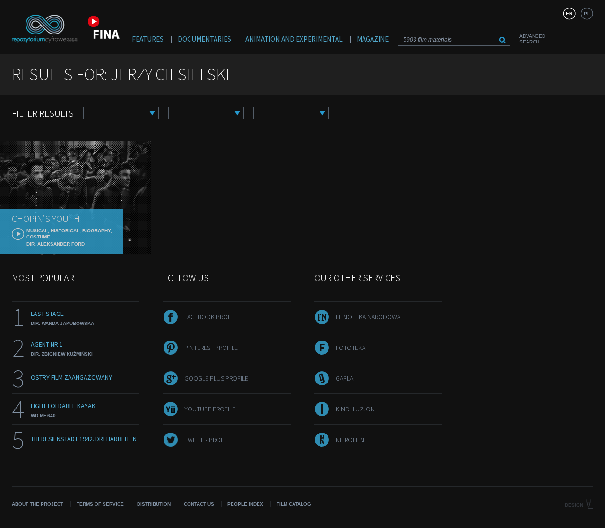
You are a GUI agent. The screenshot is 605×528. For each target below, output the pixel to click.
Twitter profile (208, 439)
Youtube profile (209, 409)
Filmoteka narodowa (368, 317)
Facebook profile (211, 317)
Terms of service (100, 504)
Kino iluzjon (355, 409)
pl (587, 13)
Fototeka (350, 347)
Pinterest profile (211, 347)
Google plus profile (216, 378)
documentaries (204, 38)
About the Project (37, 504)
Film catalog (294, 504)
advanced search (532, 39)
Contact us (199, 504)
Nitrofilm (350, 439)
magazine (373, 38)
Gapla (344, 378)
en (569, 13)
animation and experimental (294, 38)
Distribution (154, 504)
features (148, 38)
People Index (245, 504)
